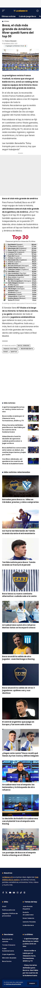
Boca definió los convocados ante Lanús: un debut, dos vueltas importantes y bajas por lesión (14, 451)
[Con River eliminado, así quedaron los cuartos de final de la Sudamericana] (33, 461)
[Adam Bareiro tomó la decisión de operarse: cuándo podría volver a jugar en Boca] (33, 438)
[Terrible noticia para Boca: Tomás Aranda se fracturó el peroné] (20, 549)
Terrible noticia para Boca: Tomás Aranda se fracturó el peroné (18, 563)
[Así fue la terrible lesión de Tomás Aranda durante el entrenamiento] (20, 518)
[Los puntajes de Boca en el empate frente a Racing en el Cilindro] (20, 839)
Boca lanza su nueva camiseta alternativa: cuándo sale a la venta (19, 595)
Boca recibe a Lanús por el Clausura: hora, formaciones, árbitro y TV (13, 418)
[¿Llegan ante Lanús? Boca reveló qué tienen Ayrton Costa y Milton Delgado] (20, 740)
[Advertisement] (20, 3)
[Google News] (14, 892)
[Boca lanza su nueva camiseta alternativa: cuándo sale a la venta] (20, 580)
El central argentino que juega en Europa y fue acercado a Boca (18, 723)
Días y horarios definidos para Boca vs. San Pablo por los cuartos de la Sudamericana (13, 428)
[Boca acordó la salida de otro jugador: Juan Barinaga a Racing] (20, 643)
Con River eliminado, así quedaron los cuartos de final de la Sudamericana (12, 461)
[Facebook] (3, 892)
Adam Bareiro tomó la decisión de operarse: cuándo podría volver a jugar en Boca (12, 439)
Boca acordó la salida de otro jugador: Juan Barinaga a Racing (18, 657)
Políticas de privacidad (13, 984)
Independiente (27, 349)
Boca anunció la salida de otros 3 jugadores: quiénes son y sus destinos (18, 690)
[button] (32, 983)
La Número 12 (7, 877)
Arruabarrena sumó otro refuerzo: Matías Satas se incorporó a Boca (19, 626)
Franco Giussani (10, 41)
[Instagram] (17, 892)
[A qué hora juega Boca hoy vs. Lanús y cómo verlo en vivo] (33, 409)
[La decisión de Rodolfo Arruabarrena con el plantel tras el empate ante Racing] (20, 805)
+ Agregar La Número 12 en (14, 46)
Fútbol (6, 21)
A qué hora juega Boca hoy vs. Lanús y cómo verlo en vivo (13, 409)
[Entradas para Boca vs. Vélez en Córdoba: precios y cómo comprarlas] (20, 486)
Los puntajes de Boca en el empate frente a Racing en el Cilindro (19, 853)
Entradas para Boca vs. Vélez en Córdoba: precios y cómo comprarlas (20, 500)
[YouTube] (10, 892)
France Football (10, 349)
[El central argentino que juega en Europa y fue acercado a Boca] (20, 709)
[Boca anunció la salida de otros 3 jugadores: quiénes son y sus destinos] (20, 674)
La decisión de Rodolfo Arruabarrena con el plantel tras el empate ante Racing (20, 821)
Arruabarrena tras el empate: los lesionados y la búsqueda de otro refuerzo (18, 787)
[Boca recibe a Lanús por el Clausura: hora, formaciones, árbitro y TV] (33, 418)
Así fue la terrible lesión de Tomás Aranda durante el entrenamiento (18, 532)
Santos (14, 352)
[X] (6, 892)
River (5, 352)
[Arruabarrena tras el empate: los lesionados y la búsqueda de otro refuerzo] (20, 771)
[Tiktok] (21, 892)
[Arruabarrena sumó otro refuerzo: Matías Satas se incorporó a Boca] (20, 612)
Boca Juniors (23, 346)
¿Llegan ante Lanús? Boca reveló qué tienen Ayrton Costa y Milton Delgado (20, 754)
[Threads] (24, 892)
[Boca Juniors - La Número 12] (20, 10)
